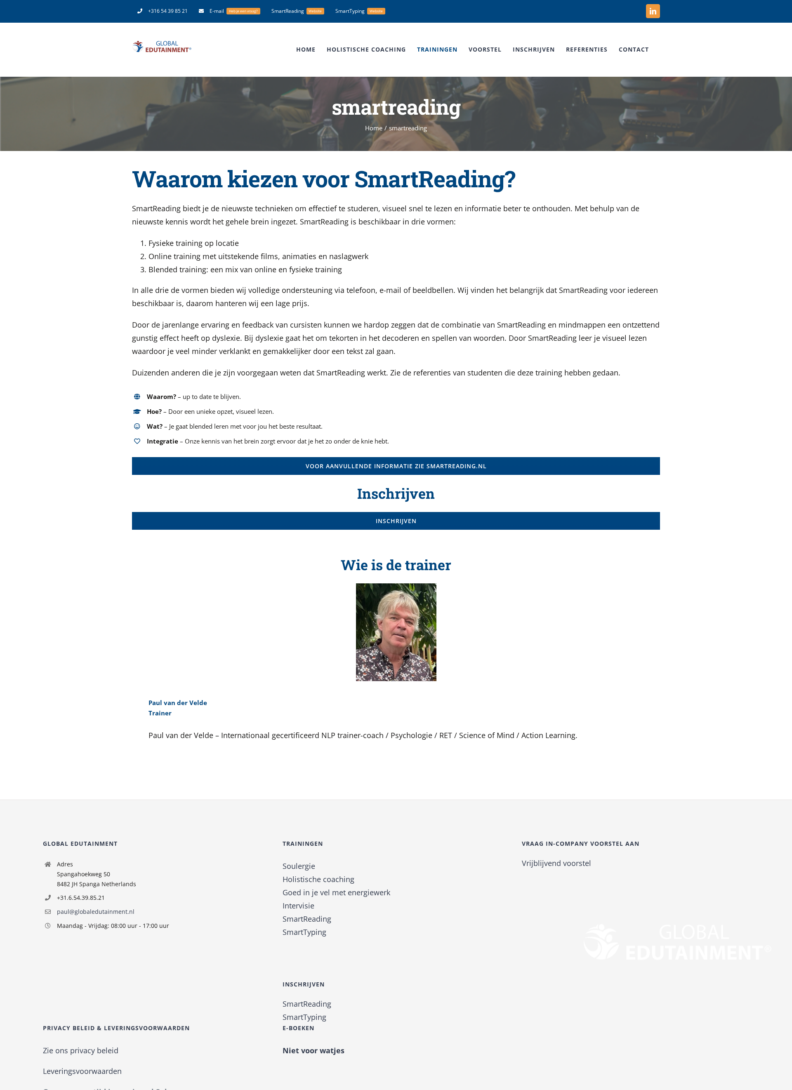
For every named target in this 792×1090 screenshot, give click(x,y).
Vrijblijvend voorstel (556, 863)
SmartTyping (304, 932)
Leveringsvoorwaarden (82, 1071)
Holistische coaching (318, 879)
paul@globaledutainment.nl (95, 911)
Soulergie (299, 866)
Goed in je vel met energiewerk (336, 892)
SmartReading (307, 919)
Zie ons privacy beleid (80, 1050)
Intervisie (298, 906)
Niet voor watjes (313, 1050)
